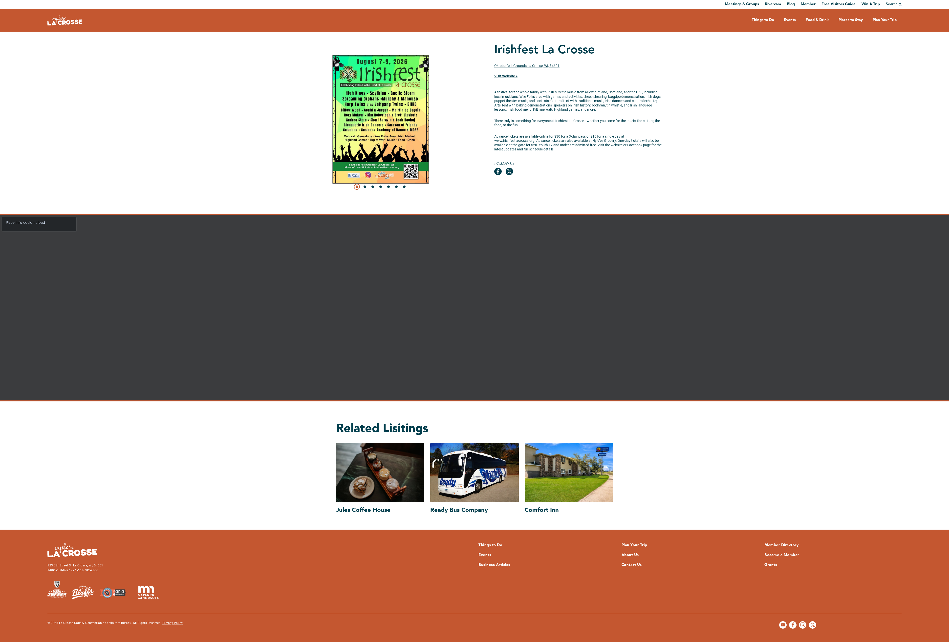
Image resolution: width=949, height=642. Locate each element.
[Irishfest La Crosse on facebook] (498, 171)
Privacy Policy (172, 623)
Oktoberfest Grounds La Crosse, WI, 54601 (527, 66)
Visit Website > (506, 76)
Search (892, 4)
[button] (357, 187)
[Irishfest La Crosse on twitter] (509, 171)
